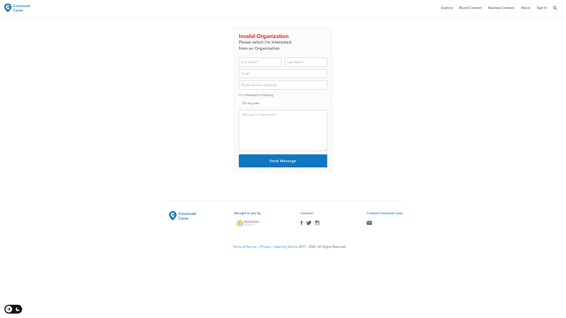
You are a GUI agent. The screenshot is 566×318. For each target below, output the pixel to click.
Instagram (317, 224)
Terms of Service (244, 246)
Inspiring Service (286, 246)
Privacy (265, 246)
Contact (369, 224)
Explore (447, 8)
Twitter (309, 224)
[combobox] (261, 103)
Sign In (542, 8)
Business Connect (501, 8)
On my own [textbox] (250, 103)
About (525, 8)
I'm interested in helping (256, 95)
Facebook (301, 224)
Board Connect (470, 8)
